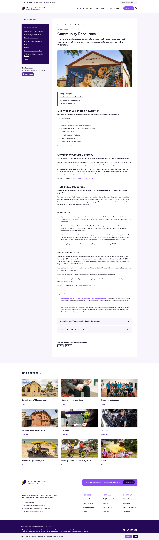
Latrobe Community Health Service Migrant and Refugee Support (84, 298)
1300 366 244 (29, 502)
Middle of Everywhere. (85, 178)
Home (59, 25)
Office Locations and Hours (33, 512)
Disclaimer (126, 503)
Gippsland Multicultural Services (72, 307)
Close (135, 536)
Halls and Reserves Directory (33, 41)
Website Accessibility (130, 507)
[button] (128, 2)
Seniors (26, 47)
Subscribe (127, 482)
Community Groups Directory (70, 100)
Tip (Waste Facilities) (110, 499)
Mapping (27, 44)
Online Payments (88, 507)
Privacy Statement (129, 499)
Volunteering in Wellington (33, 51)
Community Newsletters (32, 35)
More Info (128, 536)
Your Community (80, 25)
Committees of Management (34, 31)
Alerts (85, 512)
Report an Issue (88, 503)
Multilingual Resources (67, 103)
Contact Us (129, 8)
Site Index (126, 512)
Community (68, 25)
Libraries (105, 503)
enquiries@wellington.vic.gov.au (34, 505)
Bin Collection (107, 507)
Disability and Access (31, 38)
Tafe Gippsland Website (86, 285)
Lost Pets (106, 512)
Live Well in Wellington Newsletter (71, 97)
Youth (26, 59)
